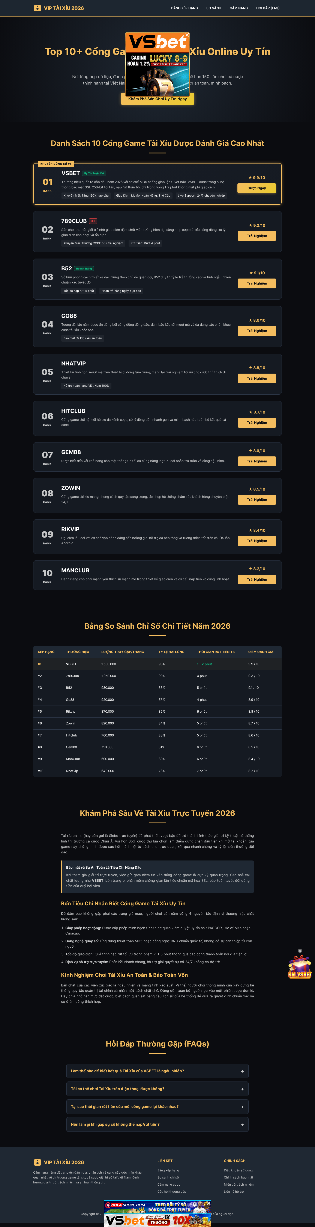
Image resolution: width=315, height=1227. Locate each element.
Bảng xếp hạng (168, 1170)
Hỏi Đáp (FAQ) (268, 8)
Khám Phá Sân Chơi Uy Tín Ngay (157, 99)
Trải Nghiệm (257, 236)
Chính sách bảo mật (238, 1177)
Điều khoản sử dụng (238, 1170)
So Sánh (213, 8)
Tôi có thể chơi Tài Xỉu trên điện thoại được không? (117, 1088)
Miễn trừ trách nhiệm (239, 1184)
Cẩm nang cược (169, 1184)
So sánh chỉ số (168, 1177)
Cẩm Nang (239, 8)
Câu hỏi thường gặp (172, 1191)
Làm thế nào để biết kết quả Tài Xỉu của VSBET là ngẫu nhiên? (127, 1071)
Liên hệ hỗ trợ (234, 1191)
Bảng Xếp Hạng (184, 8)
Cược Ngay (257, 188)
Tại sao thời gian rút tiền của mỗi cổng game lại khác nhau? (125, 1106)
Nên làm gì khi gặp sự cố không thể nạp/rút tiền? (115, 1124)
